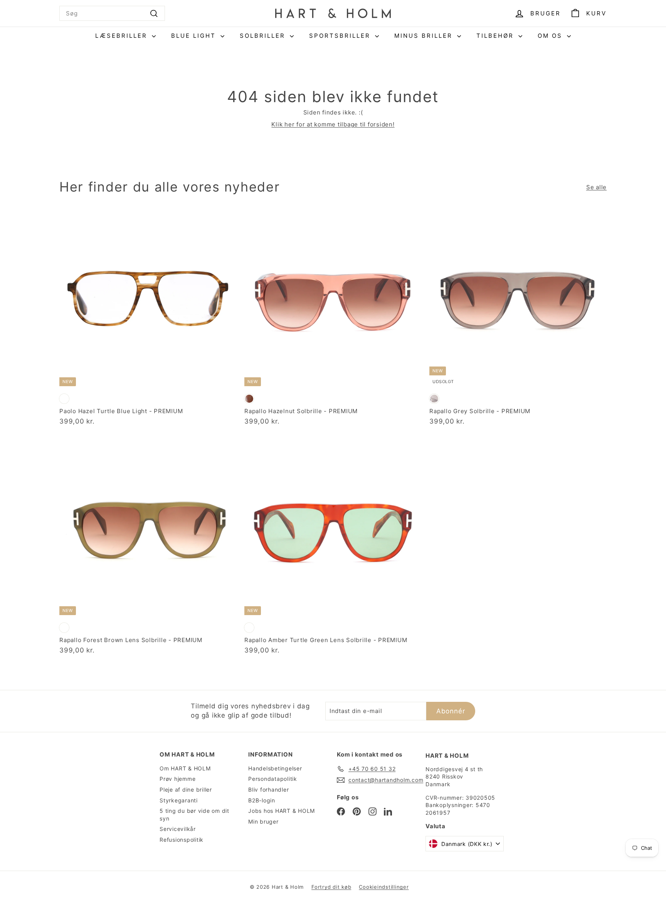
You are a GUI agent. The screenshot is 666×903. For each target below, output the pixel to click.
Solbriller (264, 35)
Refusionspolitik (182, 839)
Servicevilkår (178, 829)
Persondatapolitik (272, 778)
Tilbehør (496, 35)
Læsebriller (122, 35)
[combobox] (112, 13)
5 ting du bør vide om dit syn (194, 814)
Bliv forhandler (268, 789)
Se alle (596, 187)
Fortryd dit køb (331, 887)
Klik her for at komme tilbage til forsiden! (332, 124)
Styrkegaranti (179, 800)
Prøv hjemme (177, 778)
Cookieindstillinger (384, 887)
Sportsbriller (341, 35)
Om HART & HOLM (185, 768)
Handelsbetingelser (275, 768)
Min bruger (263, 821)
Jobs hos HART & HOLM (281, 810)
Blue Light (195, 35)
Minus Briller (424, 35)
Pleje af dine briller (186, 789)
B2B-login (261, 800)
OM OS (551, 35)
